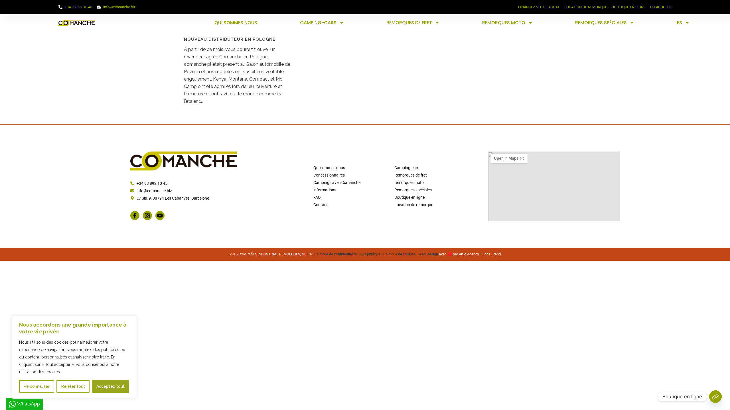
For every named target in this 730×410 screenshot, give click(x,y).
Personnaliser (37, 386)
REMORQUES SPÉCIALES (601, 22)
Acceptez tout (110, 386)
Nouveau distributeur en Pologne (229, 39)
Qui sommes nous (235, 22)
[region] (74, 357)
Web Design (428, 254)
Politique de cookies (399, 254)
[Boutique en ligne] (715, 396)
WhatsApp (28, 404)
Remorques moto (503, 22)
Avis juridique (370, 254)
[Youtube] (160, 215)
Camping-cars (318, 22)
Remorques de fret (409, 22)
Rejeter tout (73, 386)
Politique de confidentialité (335, 254)
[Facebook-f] (134, 215)
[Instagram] (147, 215)
